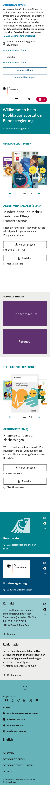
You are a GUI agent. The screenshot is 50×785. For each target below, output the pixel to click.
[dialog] (25, 42)
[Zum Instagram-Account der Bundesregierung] (12, 700)
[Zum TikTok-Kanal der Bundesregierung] (18, 700)
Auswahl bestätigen (25, 77)
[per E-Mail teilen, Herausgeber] (44, 517)
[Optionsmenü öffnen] (44, 528)
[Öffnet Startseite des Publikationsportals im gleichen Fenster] (10, 91)
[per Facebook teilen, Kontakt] (44, 609)
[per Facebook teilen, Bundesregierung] (44, 568)
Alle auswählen (25, 70)
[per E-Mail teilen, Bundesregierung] (44, 562)
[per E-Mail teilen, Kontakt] (44, 603)
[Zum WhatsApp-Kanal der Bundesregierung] (24, 700)
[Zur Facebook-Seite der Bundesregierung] (6, 700)
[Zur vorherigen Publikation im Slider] (10, 193)
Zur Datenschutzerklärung (20, 35)
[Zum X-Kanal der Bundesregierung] (30, 700)
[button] (25, 50)
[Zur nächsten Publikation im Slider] (39, 193)
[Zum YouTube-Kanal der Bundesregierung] (37, 700)
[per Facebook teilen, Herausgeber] (44, 523)
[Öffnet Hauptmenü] (16, 99)
